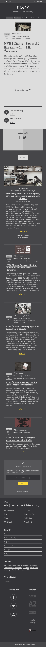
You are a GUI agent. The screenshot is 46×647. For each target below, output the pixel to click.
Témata (16, 18)
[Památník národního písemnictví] (32, 622)
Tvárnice (27, 510)
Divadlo (6, 567)
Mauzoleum (33, 565)
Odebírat (22, 483)
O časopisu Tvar (30, 514)
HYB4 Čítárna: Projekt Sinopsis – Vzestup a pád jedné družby (21, 439)
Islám (29, 570)
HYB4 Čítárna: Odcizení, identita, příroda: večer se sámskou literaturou (21, 267)
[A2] (32, 604)
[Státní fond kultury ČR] (32, 630)
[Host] (32, 596)
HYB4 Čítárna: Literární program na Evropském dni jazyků (22, 327)
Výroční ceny (34, 567)
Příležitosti (33, 18)
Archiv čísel (28, 518)
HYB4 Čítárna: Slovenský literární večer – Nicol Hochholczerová (21, 383)
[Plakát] (23, 27)
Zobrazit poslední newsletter (22, 488)
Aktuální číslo (9, 510)
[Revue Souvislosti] (32, 613)
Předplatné (28, 522)
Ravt (23, 18)
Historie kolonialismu (15, 567)
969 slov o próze (22, 570)
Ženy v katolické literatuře (12, 565)
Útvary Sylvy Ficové (10, 570)
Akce (27, 18)
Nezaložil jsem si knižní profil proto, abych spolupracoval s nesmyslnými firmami (23, 196)
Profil (12, 114)
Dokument (26, 567)
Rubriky (8, 18)
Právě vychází (25, 565)
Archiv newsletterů (22, 491)
